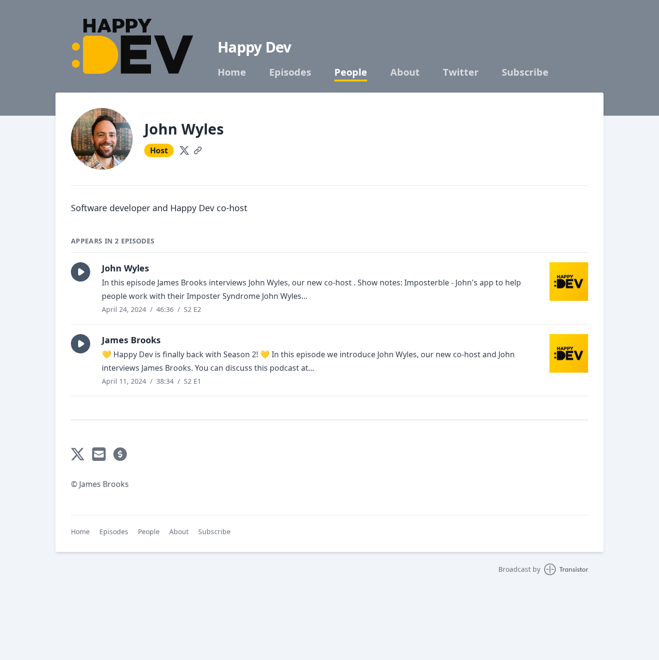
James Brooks (131, 340)
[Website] (198, 150)
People (350, 72)
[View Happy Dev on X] (77, 454)
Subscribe (525, 72)
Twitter (461, 72)
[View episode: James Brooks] (568, 353)
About (405, 72)
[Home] (132, 46)
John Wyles (125, 268)
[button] (80, 272)
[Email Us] (99, 454)
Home (232, 72)
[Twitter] (184, 150)
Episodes (290, 72)
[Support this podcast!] (120, 454)
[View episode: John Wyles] (568, 281)
